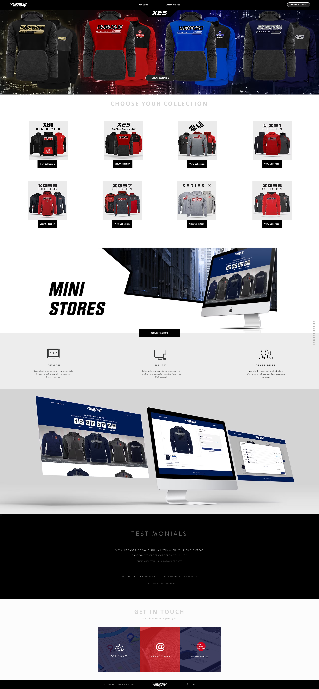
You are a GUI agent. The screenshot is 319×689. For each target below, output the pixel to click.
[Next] (305, 52)
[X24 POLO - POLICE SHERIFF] (158, 88)
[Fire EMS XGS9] (162, 88)
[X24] (156, 88)
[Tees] (160, 88)
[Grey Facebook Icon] (187, 684)
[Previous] (13, 52)
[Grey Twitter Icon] (194, 684)
